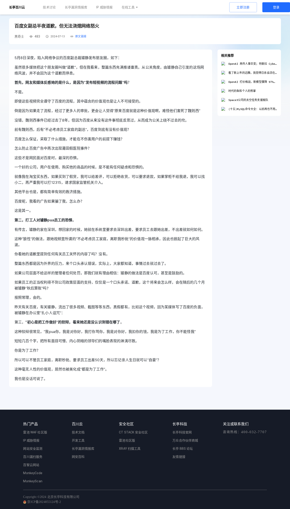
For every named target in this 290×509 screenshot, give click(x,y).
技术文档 (78, 432)
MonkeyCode (32, 473)
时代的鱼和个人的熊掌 (242, 91)
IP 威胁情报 (104, 7)
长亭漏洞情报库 (76, 7)
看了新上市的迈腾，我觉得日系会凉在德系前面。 (252, 72)
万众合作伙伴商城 (185, 440)
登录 (276, 7)
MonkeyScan (32, 481)
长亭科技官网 (182, 432)
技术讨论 (49, 7)
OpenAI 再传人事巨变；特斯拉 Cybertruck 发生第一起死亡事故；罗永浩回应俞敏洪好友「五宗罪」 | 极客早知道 (252, 63)
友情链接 (178, 457)
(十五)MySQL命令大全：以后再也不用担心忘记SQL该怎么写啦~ (252, 109)
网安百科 (78, 457)
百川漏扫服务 (32, 457)
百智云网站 (31, 465)
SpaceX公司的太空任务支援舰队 (248, 100)
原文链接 (80, 36)
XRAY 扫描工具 (129, 448)
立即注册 (243, 7)
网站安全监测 (32, 448)
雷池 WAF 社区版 (35, 432)
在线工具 (128, 7)
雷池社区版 (127, 440)
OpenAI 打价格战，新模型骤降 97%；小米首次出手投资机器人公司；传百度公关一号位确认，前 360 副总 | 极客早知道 (252, 82)
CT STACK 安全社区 (133, 432)
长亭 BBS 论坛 (182, 448)
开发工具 (78, 440)
